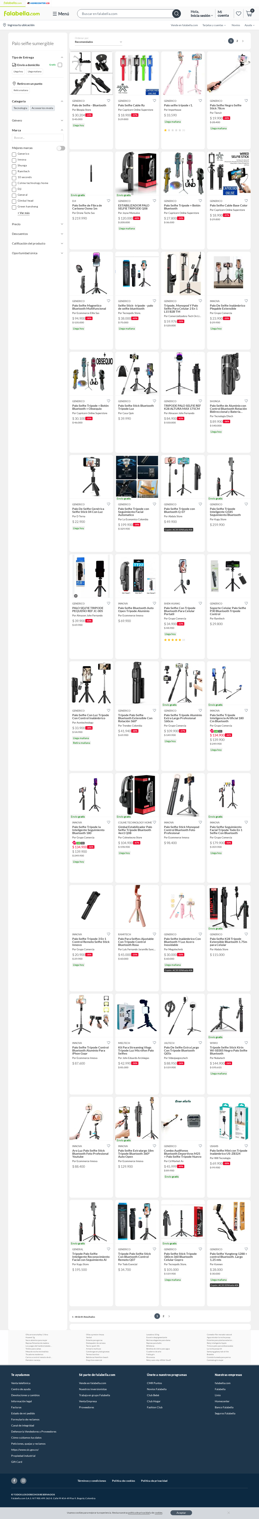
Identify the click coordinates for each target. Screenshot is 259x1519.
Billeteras (150, 1346)
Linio (218, 1395)
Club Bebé (153, 1395)
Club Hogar (154, 1401)
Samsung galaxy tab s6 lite (218, 1351)
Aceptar (181, 1512)
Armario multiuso (93, 1349)
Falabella (220, 1389)
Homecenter (222, 1401)
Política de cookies (123, 1480)
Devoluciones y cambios (25, 1395)
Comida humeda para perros (219, 1357)
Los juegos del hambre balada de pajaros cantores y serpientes (39, 1346)
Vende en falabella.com (92, 1383)
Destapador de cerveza (95, 1343)
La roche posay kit (214, 1349)
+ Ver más (24, 212)
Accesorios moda (42, 108)
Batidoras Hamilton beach (97, 1357)
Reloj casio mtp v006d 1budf (158, 1360)
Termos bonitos (92, 1354)
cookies (158, 1512)
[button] (129, 13)
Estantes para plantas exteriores (220, 1340)
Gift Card (16, 1461)
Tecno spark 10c (93, 1346)
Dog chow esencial (94, 1360)
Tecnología (20, 108)
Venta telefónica (20, 1383)
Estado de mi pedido (23, 1413)
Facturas (16, 1407)
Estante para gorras (94, 1340)
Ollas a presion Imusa (95, 1334)
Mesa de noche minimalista (37, 1351)
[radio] (165, 130)
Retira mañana (21, 90)
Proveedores (86, 1407)
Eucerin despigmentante (156, 1337)
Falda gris (150, 1354)
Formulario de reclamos (25, 1419)
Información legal (21, 1401)
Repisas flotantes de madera (37, 1343)
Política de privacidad (154, 1480)
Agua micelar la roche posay (218, 1337)
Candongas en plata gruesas (97, 1351)
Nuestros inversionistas (93, 1389)
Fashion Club (154, 1407)
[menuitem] (212, 25)
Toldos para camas (33, 1349)
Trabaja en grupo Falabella (94, 1395)
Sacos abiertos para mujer (36, 1340)
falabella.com (223, 1383)
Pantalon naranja (33, 1360)
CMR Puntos (154, 1383)
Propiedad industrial (23, 1455)
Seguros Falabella (225, 1413)
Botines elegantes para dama (158, 1340)
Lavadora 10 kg (152, 1334)
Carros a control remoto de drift (39, 1357)
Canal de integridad (22, 1425)
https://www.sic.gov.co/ (25, 1449)
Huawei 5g (30, 1337)
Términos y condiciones (92, 1480)
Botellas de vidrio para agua (158, 1349)
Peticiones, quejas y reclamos (28, 1443)
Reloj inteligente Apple (216, 1343)
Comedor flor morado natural (219, 1334)
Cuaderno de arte (153, 1351)
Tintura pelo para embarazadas (220, 1346)
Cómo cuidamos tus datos (26, 1437)
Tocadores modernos (34, 1354)
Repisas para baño (154, 1343)
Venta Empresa (88, 1401)
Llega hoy (18, 71)
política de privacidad (139, 1512)
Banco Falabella (224, 1407)
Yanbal (89, 1337)
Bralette (210, 1354)
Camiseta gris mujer (215, 1360)
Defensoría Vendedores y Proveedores (33, 1431)
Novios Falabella (156, 1389)
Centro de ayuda (21, 1389)
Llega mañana (34, 71)
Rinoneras (150, 1357)
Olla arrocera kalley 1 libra (37, 1334)
